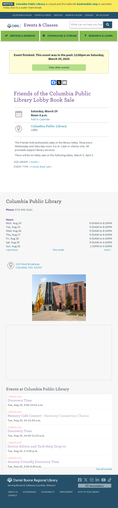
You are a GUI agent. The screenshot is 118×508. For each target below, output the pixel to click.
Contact (12, 495)
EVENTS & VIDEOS (43, 15)
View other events (59, 67)
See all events (104, 469)
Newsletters (96, 486)
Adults (34, 161)
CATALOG (89, 15)
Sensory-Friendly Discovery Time (33, 462)
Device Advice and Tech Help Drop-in (37, 446)
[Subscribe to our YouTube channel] (103, 480)
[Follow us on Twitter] (86, 480)
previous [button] (12, 249)
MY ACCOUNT (102, 15)
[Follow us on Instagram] (91, 480)
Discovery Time (20, 400)
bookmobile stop (87, 4)
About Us (13, 492)
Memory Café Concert (48, 416)
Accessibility (48, 492)
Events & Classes (41, 25)
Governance (29, 492)
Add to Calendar (40, 119)
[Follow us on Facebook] (80, 480)
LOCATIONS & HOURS (22, 15)
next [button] (107, 249)
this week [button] (58, 249)
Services (58, 15)
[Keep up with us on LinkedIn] (97, 480)
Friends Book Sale (41, 166)
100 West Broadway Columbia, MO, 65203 (29, 266)
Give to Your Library (88, 492)
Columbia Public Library (30, 4)
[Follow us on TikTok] (109, 480)
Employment (66, 492)
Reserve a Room (73, 15)
